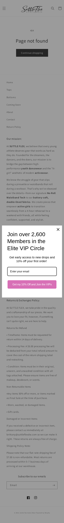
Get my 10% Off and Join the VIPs (32, 284)
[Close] (58, 229)
